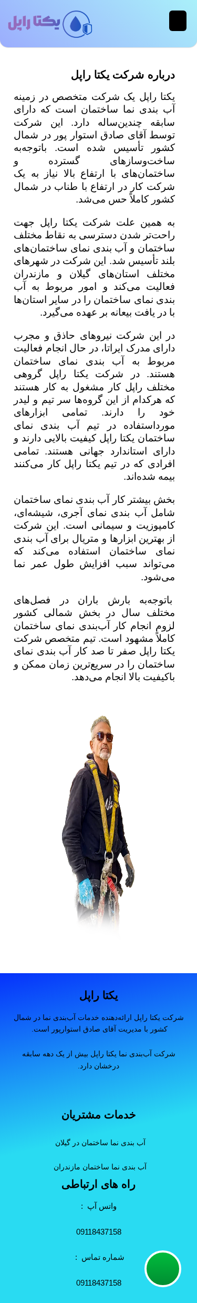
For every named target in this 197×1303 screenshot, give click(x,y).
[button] (177, 21)
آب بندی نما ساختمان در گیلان (100, 1142)
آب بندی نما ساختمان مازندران (100, 1167)
